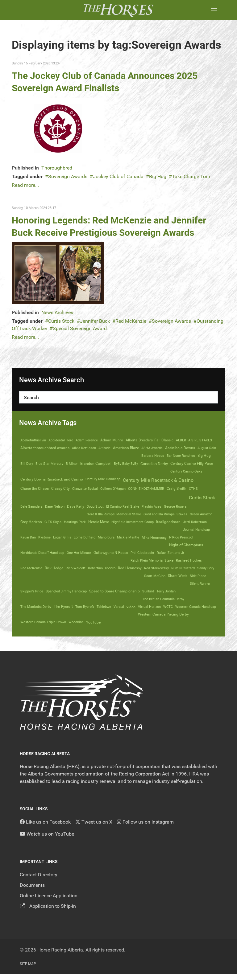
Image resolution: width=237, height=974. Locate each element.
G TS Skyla (52, 522)
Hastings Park (75, 522)
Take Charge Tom (191, 176)
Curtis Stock (61, 321)
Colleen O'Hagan (113, 488)
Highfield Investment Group (132, 522)
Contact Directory (38, 875)
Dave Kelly (75, 506)
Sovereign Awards (67, 176)
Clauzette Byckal (85, 488)
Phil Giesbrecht (142, 552)
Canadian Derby (154, 463)
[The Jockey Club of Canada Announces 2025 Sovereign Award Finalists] (58, 128)
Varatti (119, 606)
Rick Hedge (54, 568)
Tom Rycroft (84, 606)
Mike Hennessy (154, 537)
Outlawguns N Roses (111, 552)
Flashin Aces (151, 506)
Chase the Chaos (34, 488)
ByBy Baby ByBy (126, 463)
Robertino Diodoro (101, 568)
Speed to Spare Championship (114, 591)
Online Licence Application (48, 895)
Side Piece (198, 576)
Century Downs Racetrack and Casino (51, 479)
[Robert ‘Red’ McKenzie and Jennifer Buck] (58, 273)
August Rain (207, 448)
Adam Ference (87, 440)
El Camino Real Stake (122, 506)
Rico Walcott (75, 568)
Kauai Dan (28, 537)
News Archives (57, 312)
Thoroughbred (56, 168)
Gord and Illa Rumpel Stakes (165, 514)
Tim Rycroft (63, 606)
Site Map (28, 964)
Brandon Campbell (95, 463)
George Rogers (175, 506)
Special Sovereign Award (80, 328)
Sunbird (148, 591)
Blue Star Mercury (49, 463)
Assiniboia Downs (180, 448)
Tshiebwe (104, 606)
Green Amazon (201, 514)
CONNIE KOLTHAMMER (146, 488)
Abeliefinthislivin (33, 440)
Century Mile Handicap (102, 479)
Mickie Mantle (128, 537)
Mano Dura (106, 537)
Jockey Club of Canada (118, 176)
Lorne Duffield (84, 537)
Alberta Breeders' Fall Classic (149, 440)
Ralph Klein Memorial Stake (152, 560)
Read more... (25, 185)
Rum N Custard (183, 568)
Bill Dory (26, 463)
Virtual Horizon (149, 606)
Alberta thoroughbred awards (44, 448)
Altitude (104, 448)
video (131, 606)
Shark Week (177, 576)
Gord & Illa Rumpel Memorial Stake (114, 514)
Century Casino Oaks (186, 471)
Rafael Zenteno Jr (170, 552)
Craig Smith (176, 488)
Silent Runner (200, 583)
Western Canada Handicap (195, 606)
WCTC (168, 606)
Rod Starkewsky (156, 568)
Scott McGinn (154, 576)
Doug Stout (95, 506)
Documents (32, 885)
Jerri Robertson (195, 522)
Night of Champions (186, 545)
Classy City (60, 488)
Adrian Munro (111, 440)
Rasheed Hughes (189, 560)
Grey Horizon (31, 522)
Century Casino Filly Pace (191, 463)
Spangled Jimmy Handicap (66, 591)
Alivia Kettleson (84, 448)
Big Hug (157, 176)
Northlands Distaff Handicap (42, 552)
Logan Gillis (62, 537)
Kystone (44, 537)
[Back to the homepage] (118, 10)
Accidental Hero (60, 440)
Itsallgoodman (168, 522)
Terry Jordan (166, 591)
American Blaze (126, 448)
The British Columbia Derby (163, 599)
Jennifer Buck (95, 321)
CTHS (193, 488)
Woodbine (76, 622)
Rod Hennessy (130, 568)
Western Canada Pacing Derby (163, 614)
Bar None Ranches (181, 455)
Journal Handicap (196, 529)
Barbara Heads (152, 455)
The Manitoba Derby (35, 606)
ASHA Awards (152, 448)
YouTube (93, 622)
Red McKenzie (130, 321)
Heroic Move (98, 522)
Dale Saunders (31, 506)
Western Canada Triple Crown (43, 622)
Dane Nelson (54, 506)
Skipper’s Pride (31, 591)
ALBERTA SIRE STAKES (194, 440)
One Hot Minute (79, 552)
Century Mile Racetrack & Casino (158, 480)
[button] (214, 10)
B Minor (72, 463)
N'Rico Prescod (181, 537)
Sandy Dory (205, 568)
